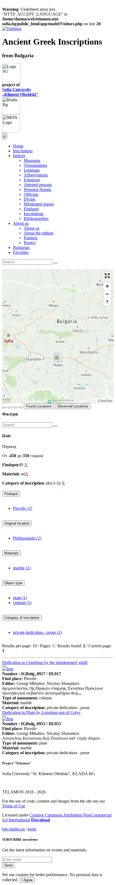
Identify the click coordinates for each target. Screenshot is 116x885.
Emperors (32, 180)
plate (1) (20, 597)
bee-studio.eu (13, 829)
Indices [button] (19, 155)
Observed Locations (72, 406)
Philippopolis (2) (27, 538)
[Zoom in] (107, 286)
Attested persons (38, 184)
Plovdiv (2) (22, 508)
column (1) (22, 602)
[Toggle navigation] (4, 138)
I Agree (27, 880)
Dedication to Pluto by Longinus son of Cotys (41, 712)
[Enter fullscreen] (107, 276)
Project (30, 242)
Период (9, 446)
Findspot (31, 209)
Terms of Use (13, 806)
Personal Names (37, 189)
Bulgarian (21, 247)
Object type (13, 583)
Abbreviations (36, 175)
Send (8, 865)
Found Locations (39, 406)
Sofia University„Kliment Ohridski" (20, 92)
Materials (11, 553)
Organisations (35, 165)
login (32, 829)
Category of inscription (21, 618)
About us (31, 228)
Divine (29, 199)
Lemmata (32, 170)
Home (18, 146)
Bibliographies (36, 218)
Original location (16, 523)
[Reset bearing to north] (107, 302)
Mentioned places (39, 204)
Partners (30, 238)
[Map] (58, 336)
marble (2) (21, 568)
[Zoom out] (107, 294)
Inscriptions (23, 151)
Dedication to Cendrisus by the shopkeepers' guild (44, 662)
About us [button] (21, 223)
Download (40, 820)
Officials (31, 194)
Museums (32, 160)
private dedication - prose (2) (37, 632)
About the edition (38, 233)
